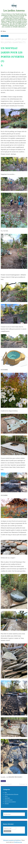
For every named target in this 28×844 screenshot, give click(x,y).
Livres (6, 796)
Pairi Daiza (7, 798)
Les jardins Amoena (14, 10)
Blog (4, 781)
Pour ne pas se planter (10, 801)
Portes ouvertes (8, 800)
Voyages (7, 803)
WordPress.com (18, 842)
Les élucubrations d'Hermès (11, 794)
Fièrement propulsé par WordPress (12, 840)
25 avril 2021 (4, 36)
